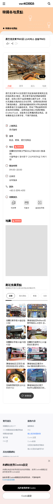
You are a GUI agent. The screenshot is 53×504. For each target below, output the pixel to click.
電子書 (5, 437)
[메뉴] (4, 3)
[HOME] (3, 28)
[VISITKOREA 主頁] (26, 3)
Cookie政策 (31, 441)
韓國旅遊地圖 (8, 433)
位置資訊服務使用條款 (35, 445)
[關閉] (49, 460)
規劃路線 (20, 147)
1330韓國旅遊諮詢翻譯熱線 (13, 430)
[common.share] (12, 43)
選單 (21, 86)
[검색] (49, 3)
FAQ (28, 430)
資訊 (33, 86)
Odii (4, 441)
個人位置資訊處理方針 (35, 449)
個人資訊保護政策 (34, 433)
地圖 (44, 86)
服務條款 (30, 426)
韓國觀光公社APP (9, 426)
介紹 (9, 86)
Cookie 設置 (31, 437)
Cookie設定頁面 (8, 480)
